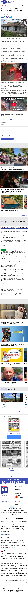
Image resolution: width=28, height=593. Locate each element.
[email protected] (14, 589)
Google (3, 115)
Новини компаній (19, 503)
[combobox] (17, 146)
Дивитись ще (23, 215)
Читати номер (14, 437)
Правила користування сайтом (14, 508)
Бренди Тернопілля (9, 227)
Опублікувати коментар (7, 138)
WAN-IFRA (22, 526)
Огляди (22, 5)
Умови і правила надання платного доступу (14, 510)
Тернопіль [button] (9, 2)
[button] (2, 2)
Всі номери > (14, 476)
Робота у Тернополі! (9, 5)
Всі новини (20, 1)
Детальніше (3, 498)
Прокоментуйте (6, 119)
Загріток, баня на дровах (7, 402)
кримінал (4, 122)
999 (8, 15)
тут (4, 523)
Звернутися (17, 489)
